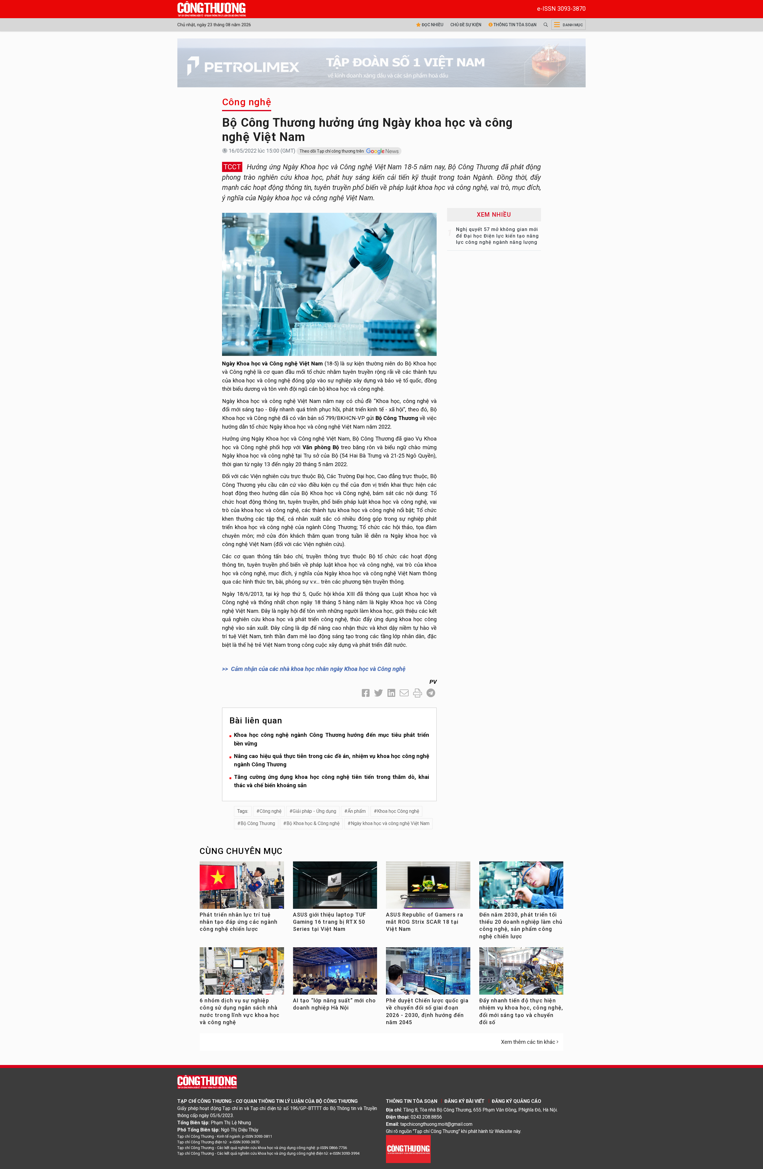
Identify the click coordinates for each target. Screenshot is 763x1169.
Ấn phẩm (357, 811)
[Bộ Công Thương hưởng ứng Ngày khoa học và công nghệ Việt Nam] (329, 284)
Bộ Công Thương (258, 823)
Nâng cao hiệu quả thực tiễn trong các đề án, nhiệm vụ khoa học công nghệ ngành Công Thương (331, 760)
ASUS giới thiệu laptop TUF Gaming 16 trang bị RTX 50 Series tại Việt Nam (329, 921)
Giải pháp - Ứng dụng (314, 811)
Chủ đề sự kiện (465, 24)
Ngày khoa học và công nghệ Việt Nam (390, 823)
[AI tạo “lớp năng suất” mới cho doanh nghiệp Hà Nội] (335, 973)
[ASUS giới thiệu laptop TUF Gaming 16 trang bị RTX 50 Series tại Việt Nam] (335, 887)
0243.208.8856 (426, 1117)
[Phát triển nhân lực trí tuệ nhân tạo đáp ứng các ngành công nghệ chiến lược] (242, 887)
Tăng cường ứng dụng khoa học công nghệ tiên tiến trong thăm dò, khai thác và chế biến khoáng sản (331, 781)
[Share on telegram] (431, 693)
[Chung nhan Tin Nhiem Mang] (408, 1148)
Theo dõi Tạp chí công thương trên (332, 151)
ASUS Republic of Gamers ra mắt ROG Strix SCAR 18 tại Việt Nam (424, 921)
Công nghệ (246, 102)
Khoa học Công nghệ (398, 811)
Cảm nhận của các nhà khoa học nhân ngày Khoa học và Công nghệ (318, 668)
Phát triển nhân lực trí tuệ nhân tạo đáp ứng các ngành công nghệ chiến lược (238, 921)
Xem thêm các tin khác (528, 1042)
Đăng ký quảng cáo (516, 1101)
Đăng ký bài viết (464, 1101)
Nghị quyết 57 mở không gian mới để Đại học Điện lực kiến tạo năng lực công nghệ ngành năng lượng (497, 236)
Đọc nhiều (432, 24)
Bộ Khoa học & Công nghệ (312, 823)
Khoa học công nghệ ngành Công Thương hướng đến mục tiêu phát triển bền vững (331, 739)
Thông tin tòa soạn (514, 24)
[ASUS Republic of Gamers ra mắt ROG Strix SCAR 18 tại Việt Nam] (428, 887)
